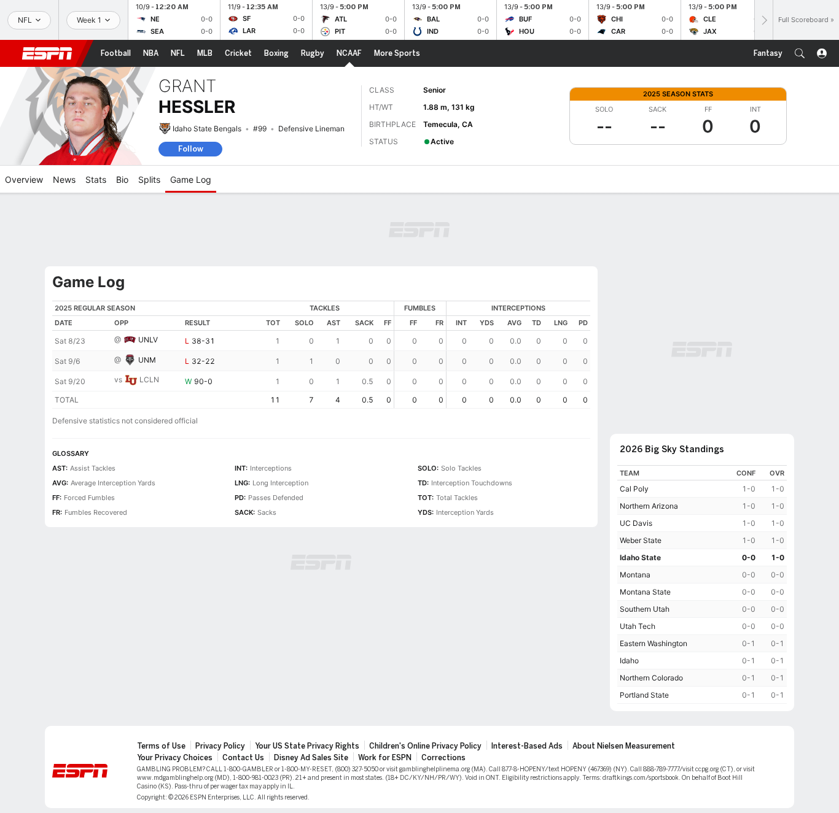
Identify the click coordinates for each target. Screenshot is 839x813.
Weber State (640, 540)
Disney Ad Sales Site (311, 757)
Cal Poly (634, 488)
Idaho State (640, 557)
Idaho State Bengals (207, 128)
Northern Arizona (649, 506)
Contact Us (243, 757)
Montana (635, 574)
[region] (321, 355)
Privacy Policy (220, 746)
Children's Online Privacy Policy (425, 746)
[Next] (763, 20)
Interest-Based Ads (527, 746)
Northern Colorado (651, 677)
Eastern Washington (653, 643)
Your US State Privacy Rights (307, 746)
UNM (147, 359)
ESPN (47, 53)
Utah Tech (637, 626)
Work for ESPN (385, 757)
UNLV (148, 339)
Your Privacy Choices (175, 757)
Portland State (644, 694)
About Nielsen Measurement (623, 746)
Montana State (645, 591)
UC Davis (636, 523)
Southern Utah (644, 609)
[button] (800, 53)
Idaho (629, 660)
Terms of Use (161, 746)
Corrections (443, 757)
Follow (190, 148)
